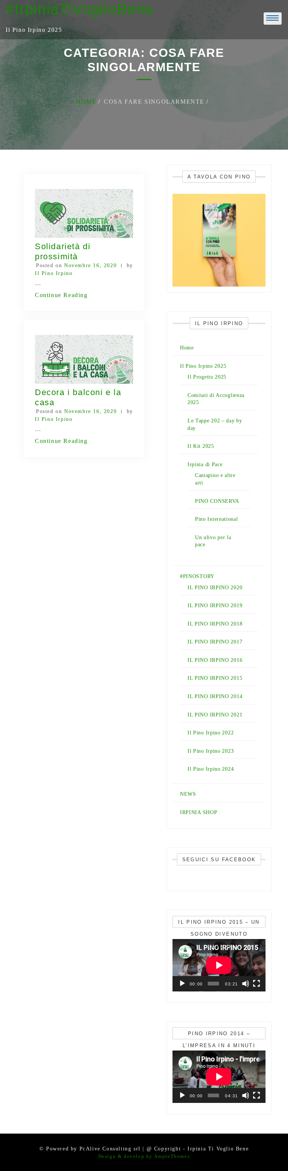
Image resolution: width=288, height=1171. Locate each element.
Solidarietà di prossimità (62, 251)
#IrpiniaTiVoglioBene (80, 9)
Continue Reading (61, 295)
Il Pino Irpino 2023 (211, 751)
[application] (219, 965)
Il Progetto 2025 (207, 377)
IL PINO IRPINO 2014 (215, 696)
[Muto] (245, 983)
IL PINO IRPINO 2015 (215, 678)
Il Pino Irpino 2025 (203, 366)
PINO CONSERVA (217, 501)
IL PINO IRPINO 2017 (215, 642)
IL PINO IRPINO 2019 (215, 605)
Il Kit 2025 (201, 446)
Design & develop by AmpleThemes (144, 1156)
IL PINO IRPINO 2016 (215, 660)
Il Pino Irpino (53, 273)
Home (187, 348)
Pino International (216, 519)
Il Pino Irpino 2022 (211, 733)
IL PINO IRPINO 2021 (215, 715)
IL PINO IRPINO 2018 (215, 624)
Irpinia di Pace (205, 464)
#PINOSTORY (197, 576)
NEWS (188, 794)
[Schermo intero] (256, 983)
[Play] (182, 983)
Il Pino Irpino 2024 (211, 769)
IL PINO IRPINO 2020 (215, 587)
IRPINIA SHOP (198, 812)
